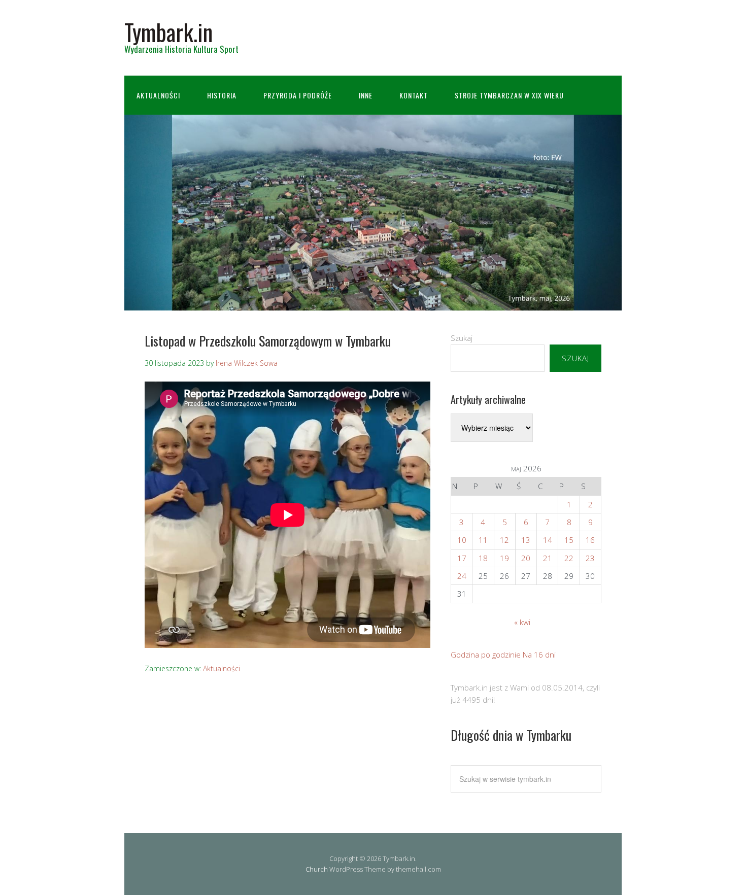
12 (504, 540)
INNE (365, 95)
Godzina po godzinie (486, 654)
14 (547, 540)
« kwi (522, 622)
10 (461, 540)
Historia (221, 95)
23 (590, 558)
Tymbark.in (168, 32)
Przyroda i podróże (297, 95)
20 (525, 558)
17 (461, 558)
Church (317, 869)
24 (461, 576)
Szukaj (461, 338)
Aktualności (158, 95)
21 (547, 558)
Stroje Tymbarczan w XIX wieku (509, 95)
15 (568, 540)
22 (568, 558)
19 (504, 558)
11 (483, 540)
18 (483, 558)
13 (525, 540)
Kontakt (413, 95)
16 (590, 540)
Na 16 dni (539, 654)
